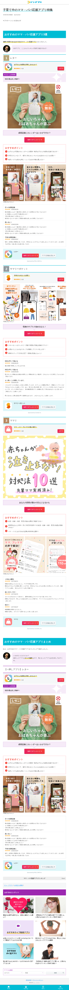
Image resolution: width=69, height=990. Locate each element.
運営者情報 (28, 980)
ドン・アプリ (8, 885)
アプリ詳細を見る (48, 255)
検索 (55, 973)
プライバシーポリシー (37, 980)
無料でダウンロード (34, 140)
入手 (61, 68)
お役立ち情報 (18, 885)
